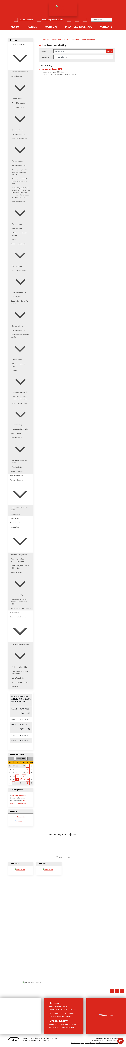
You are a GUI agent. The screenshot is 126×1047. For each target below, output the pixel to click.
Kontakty (106, 26)
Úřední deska (14, 518)
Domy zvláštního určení (21, 429)
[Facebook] (77, 20)
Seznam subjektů (17, 471)
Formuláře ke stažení (19, 103)
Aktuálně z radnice (16, 523)
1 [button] (27, 766)
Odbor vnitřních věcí (18, 202)
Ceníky (14, 370)
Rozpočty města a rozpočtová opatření (18, 560)
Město (15, 26)
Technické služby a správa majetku (20, 336)
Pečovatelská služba (19, 271)
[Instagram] (85, 20)
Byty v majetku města (19, 403)
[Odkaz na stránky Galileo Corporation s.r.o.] (13, 1039)
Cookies (92, 1043)
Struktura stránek (110, 1040)
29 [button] (28, 780)
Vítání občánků (17, 228)
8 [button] (27, 769)
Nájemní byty (17, 425)
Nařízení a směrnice (18, 678)
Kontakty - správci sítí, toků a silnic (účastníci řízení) (20, 181)
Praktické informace (78, 26)
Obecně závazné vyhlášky (20, 644)
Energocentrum (16, 433)
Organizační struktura (17, 44)
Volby (14, 239)
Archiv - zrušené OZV (19, 667)
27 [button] (21, 780)
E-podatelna (15, 514)
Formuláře (75, 39)
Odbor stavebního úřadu (19, 138)
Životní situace (15, 613)
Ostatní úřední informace (60, 39)
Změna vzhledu (97, 1040)
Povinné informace (16, 480)
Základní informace (16, 476)
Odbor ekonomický (17, 107)
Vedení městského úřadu (19, 72)
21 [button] (24, 776)
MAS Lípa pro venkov (63, 857)
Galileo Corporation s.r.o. (41, 1040)
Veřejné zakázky (17, 595)
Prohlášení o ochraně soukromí (107, 1043)
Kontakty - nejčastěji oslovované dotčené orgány (19, 172)
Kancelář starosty (17, 76)
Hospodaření (14, 527)
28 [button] (24, 780)
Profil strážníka (17, 467)
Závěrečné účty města (19, 555)
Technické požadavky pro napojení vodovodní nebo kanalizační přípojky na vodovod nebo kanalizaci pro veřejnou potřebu (21, 192)
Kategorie (45, 57)
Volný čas (50, 26)
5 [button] (27, 783)
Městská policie (16, 438)
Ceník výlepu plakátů (20, 392)
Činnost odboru (17, 99)
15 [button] (28, 773)
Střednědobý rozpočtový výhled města (20, 567)
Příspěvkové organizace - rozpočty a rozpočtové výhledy (19, 601)
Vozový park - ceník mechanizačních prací (20, 398)
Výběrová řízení (16, 572)
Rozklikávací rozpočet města (21, 608)
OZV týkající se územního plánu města (21, 672)
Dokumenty (45, 65)
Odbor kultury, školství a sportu (19, 302)
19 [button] (17, 776)
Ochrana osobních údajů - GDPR (20, 509)
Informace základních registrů (19, 234)
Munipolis (21, 817)
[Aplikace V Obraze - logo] (20, 795)
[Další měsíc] (27, 758)
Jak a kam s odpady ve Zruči (19, 365)
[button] (20, 58)
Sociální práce (16, 297)
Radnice (32, 26)
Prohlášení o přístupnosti (80, 1043)
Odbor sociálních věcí (18, 244)
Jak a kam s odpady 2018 (50, 69)
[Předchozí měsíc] (15, 758)
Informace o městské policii (19, 461)
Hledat (43, 51)
